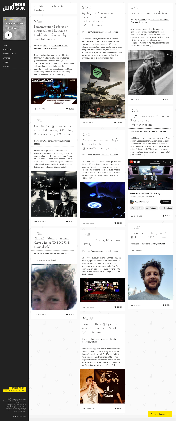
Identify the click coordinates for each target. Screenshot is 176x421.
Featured (38, 48)
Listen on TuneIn (17, 388)
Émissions (164, 19)
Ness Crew (7, 50)
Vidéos (54, 48)
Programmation (9, 54)
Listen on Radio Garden (14, 391)
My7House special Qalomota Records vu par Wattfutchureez (150, 120)
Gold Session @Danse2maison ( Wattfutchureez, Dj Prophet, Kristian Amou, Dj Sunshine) (54, 130)
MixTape (46, 48)
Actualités (56, 45)
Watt (45, 45)
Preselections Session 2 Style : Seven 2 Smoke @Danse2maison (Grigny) (101, 144)
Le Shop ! (6, 62)
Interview (143, 22)
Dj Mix (65, 45)
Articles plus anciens (160, 414)
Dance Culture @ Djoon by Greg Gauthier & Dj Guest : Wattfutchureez (100, 328)
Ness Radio (22, 417)
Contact (6, 66)
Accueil (6, 46)
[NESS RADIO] (14, 7)
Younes (46, 253)
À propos (6, 58)
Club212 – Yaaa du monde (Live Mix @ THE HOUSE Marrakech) (52, 242)
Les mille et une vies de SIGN (150, 13)
